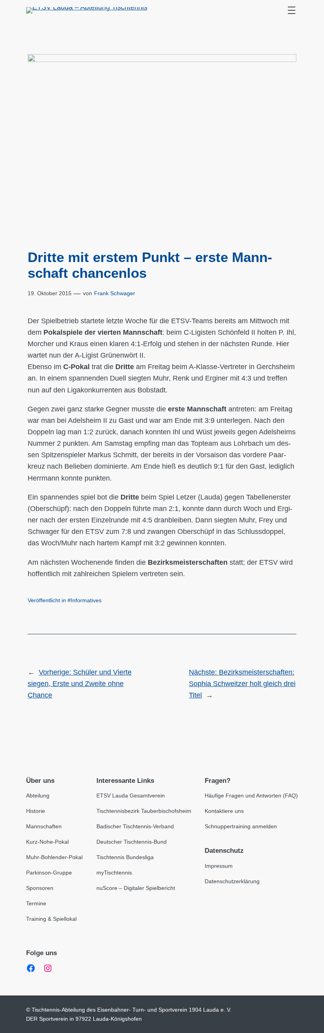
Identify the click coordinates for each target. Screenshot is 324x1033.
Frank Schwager (114, 293)
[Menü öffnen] (291, 10)
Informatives (86, 600)
